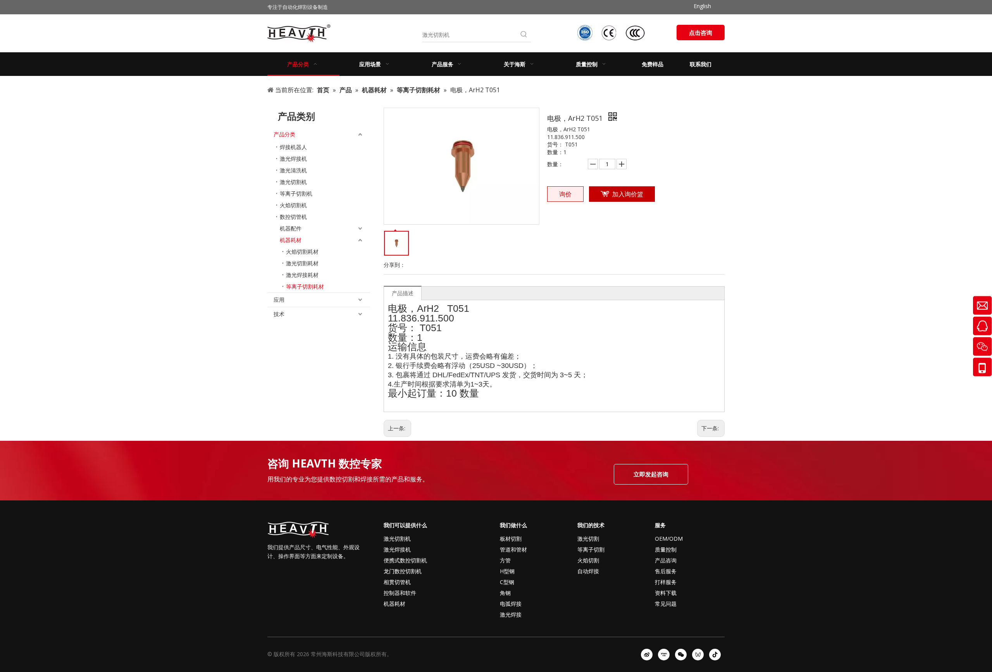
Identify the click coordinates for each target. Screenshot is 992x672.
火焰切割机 (293, 205)
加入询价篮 (627, 194)
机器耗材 (290, 240)
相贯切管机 (397, 582)
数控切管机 (293, 216)
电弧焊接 (511, 603)
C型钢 (507, 582)
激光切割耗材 (302, 263)
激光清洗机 (293, 170)
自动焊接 (588, 571)
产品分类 (284, 134)
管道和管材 (513, 549)
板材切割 (511, 538)
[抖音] (715, 654)
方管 (505, 560)
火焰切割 (588, 560)
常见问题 (666, 603)
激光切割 (588, 538)
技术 (279, 314)
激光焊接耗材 (302, 274)
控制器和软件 (400, 592)
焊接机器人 (293, 147)
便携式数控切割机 (405, 560)
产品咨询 (666, 560)
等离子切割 (590, 549)
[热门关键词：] (524, 35)
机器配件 (290, 228)
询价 (565, 194)
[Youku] (664, 654)
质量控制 (666, 549)
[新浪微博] (647, 654)
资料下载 (666, 592)
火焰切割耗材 (302, 251)
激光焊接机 (293, 158)
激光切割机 (293, 182)
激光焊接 (511, 614)
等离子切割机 (296, 193)
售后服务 (666, 571)
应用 (279, 299)
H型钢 (507, 571)
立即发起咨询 (651, 474)
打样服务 (666, 582)
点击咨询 (700, 32)
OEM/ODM (669, 538)
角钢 (505, 592)
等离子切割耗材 (305, 286)
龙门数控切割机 (403, 571)
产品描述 (402, 293)
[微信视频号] (698, 654)
